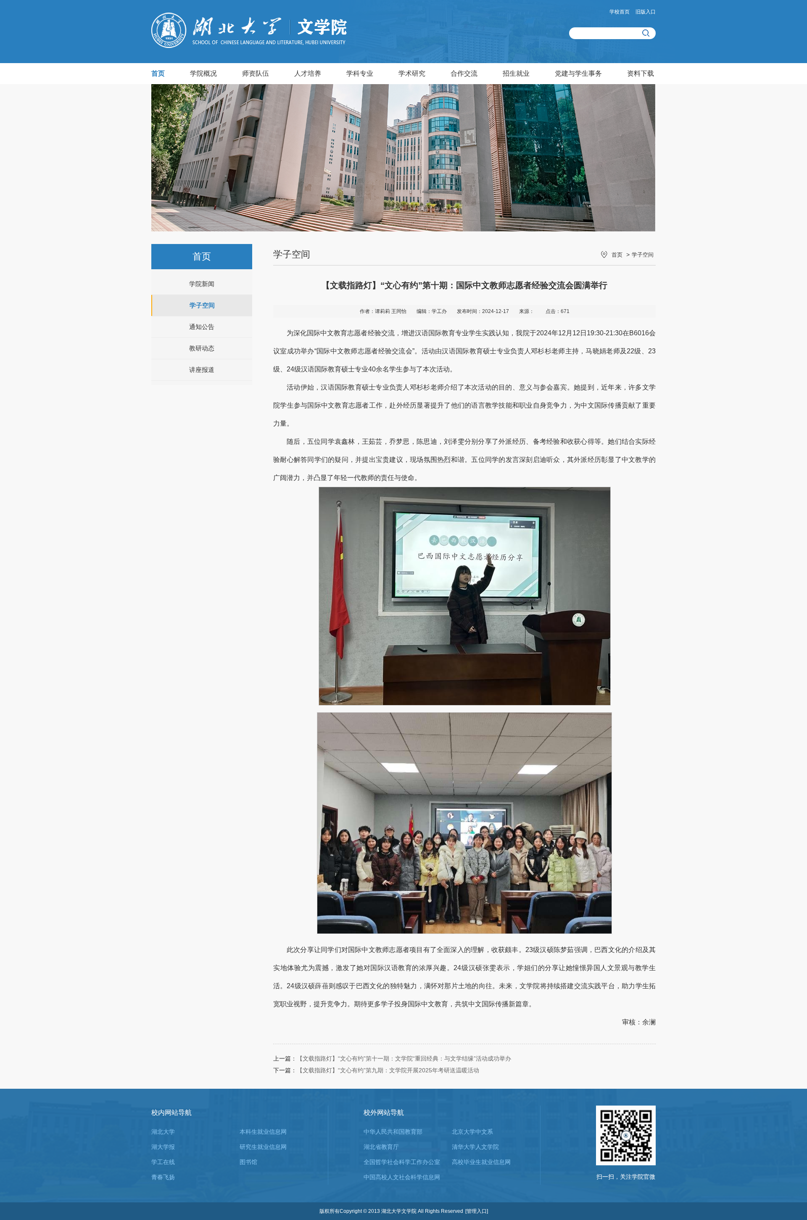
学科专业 (359, 73)
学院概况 (203, 73)
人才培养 (307, 73)
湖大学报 (163, 1146)
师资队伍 (255, 73)
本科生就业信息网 (263, 1131)
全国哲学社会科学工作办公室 (402, 1162)
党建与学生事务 (578, 73)
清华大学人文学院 (475, 1146)
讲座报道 (201, 369)
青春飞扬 (163, 1177)
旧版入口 (646, 12)
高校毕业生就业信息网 (481, 1162)
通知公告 (201, 326)
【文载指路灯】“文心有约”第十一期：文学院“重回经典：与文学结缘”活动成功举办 (404, 1058)
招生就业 (516, 73)
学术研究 (411, 73)
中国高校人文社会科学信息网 (402, 1177)
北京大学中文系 (472, 1131)
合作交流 (464, 73)
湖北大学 (163, 1131)
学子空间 (202, 305)
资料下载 (640, 73)
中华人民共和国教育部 (393, 1131)
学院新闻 (201, 283)
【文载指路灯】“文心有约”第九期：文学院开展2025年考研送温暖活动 (388, 1070)
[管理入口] (476, 1211)
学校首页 (619, 12)
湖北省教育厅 (381, 1146)
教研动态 (201, 348)
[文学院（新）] (249, 45)
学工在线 (163, 1162)
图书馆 (248, 1162)
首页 (158, 73)
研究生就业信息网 (263, 1146)
